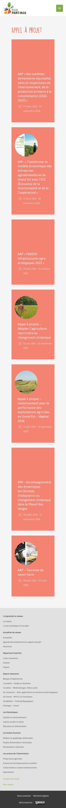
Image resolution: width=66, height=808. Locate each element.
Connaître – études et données (17, 683)
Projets (6, 667)
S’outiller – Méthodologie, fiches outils (20, 688)
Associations (8, 772)
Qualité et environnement (14, 717)
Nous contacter (24, 796)
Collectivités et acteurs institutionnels (20, 767)
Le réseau (7, 621)
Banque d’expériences (12, 679)
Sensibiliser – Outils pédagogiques (18, 701)
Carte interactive (10, 658)
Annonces (7, 646)
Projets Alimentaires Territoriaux (17, 742)
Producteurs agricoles (12, 759)
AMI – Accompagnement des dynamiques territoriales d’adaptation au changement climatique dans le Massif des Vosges (34, 495)
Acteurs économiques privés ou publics (20, 763)
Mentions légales (41, 796)
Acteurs (6, 663)
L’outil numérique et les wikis (16, 626)
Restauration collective (13, 747)
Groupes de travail (11, 779)
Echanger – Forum (11, 705)
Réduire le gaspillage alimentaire (18, 738)
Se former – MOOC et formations (17, 697)
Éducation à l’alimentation (14, 726)
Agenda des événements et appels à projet (22, 642)
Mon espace (8, 784)
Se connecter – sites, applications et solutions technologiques (30, 692)
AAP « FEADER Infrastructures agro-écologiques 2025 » (32, 258)
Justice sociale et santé (13, 722)
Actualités (7, 637)
